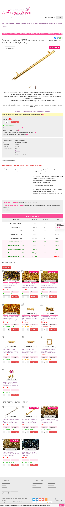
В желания (6, 291)
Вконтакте (37, 499)
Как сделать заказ (8, 23)
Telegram (33, 499)
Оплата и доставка (20, 23)
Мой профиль (51, 483)
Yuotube (40, 499)
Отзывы (4, 27)
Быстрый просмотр (11, 281)
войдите (17, 171)
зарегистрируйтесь (7, 171)
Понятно (62, 505)
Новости (35, 23)
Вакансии (4, 489)
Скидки (29, 23)
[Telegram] (58, 38)
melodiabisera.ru (24, 502)
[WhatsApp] (60, 38)
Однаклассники (46, 499)
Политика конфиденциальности (10, 491)
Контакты (59, 23)
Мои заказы (51, 485)
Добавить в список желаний (23, 111)
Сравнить (60, 226)
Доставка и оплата (37, 483)
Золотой (17, 151)
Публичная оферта (6, 492)
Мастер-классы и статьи (47, 23)
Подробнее (6, 210)
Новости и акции (6, 483)
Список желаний (52, 487)
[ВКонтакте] (55, 38)
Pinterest (43, 499)
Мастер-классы (36, 487)
